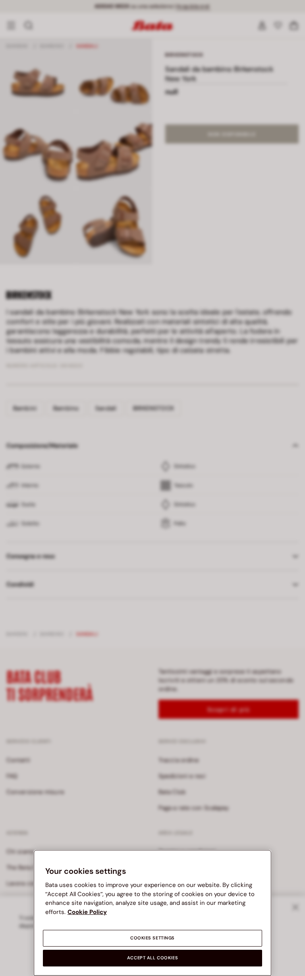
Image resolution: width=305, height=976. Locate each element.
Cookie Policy (87, 912)
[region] (152, 913)
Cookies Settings (152, 938)
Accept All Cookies (152, 958)
